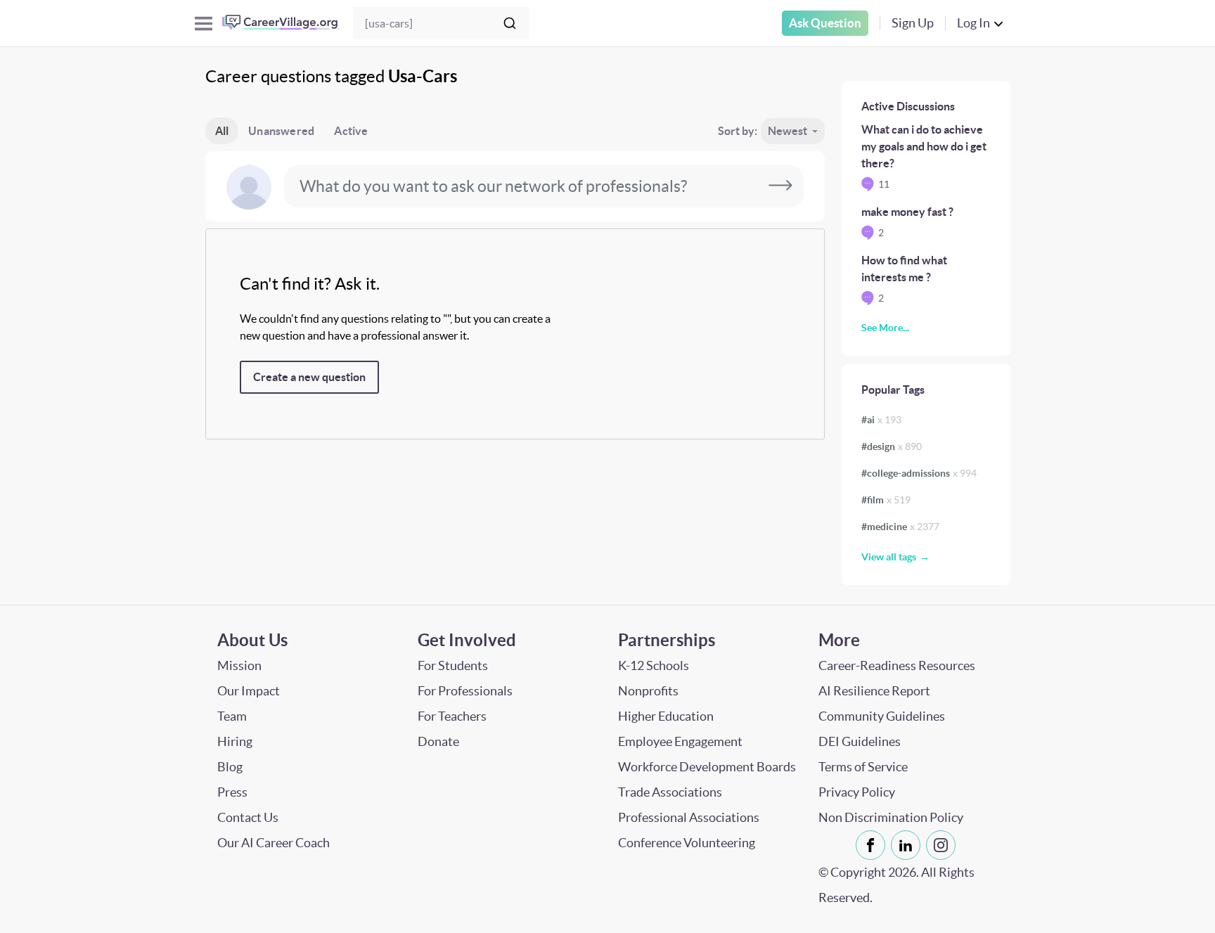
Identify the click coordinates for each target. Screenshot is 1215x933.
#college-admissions (919, 473)
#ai (881, 419)
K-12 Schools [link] (653, 665)
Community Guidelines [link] (881, 716)
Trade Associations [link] (670, 792)
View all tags (888, 556)
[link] (870, 845)
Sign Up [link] (913, 22)
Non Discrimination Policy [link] (890, 817)
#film (886, 500)
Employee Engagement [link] (680, 741)
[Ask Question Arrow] (780, 186)
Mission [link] (239, 665)
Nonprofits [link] (648, 690)
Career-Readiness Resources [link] (896, 665)
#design (891, 446)
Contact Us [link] (247, 817)
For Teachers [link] (452, 716)
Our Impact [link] (248, 690)
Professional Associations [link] (688, 817)
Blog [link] (230, 766)
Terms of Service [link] (863, 766)
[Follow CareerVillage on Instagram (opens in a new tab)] (943, 845)
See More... (885, 327)
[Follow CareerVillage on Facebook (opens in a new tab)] (873, 845)
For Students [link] (453, 665)
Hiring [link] (234, 741)
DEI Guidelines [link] (859, 741)
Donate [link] (438, 741)
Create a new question (309, 377)
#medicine (900, 526)
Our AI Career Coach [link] (273, 842)
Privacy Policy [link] (856, 792)
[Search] (510, 23)
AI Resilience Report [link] (874, 690)
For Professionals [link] (465, 690)
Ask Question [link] (825, 23)
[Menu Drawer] (203, 23)
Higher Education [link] (666, 716)
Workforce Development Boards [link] (707, 766)
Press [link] (232, 792)
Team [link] (232, 716)
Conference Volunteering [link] (686, 842)
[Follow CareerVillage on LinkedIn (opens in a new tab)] (908, 845)
